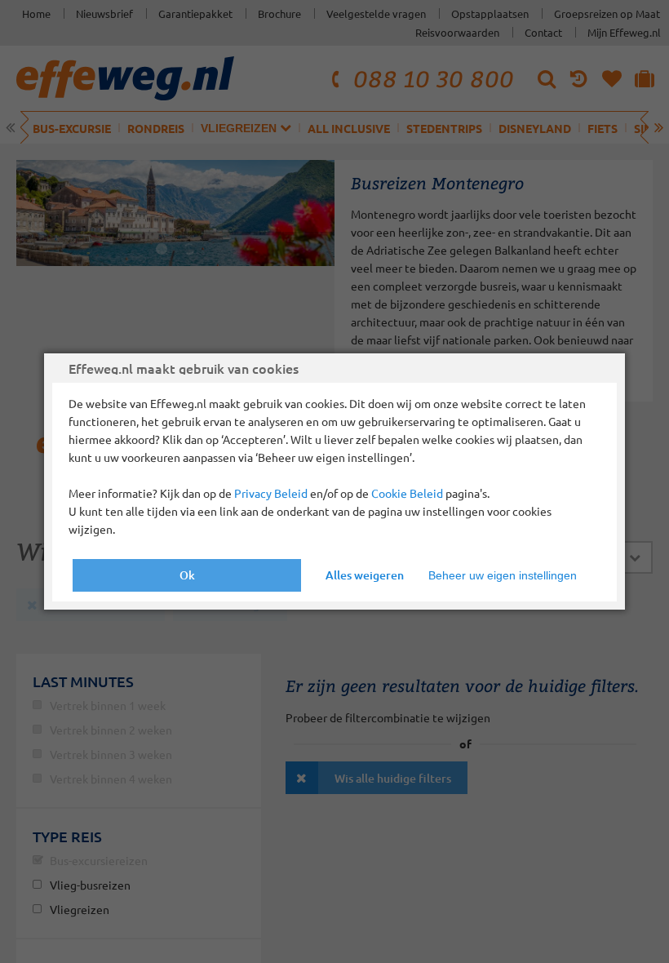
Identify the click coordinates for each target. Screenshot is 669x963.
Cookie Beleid (407, 493)
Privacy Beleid (271, 493)
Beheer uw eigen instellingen (502, 575)
